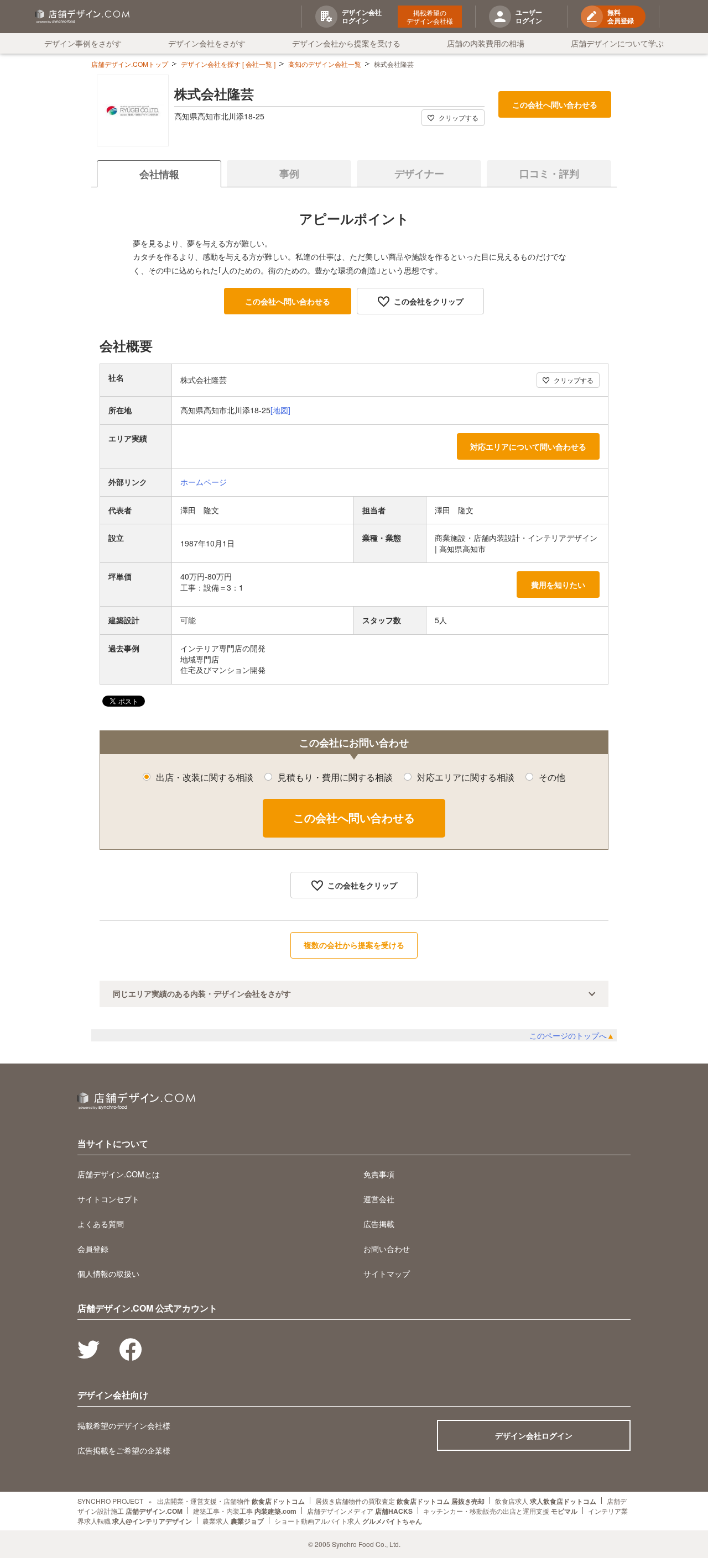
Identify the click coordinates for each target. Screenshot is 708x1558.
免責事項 (378, 1174)
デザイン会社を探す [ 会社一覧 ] (228, 64)
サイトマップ (386, 1273)
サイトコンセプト (108, 1198)
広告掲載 (378, 1223)
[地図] (280, 409)
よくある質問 (100, 1223)
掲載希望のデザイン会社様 (430, 16)
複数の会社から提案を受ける (354, 944)
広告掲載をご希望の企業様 (123, 1450)
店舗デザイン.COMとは (118, 1174)
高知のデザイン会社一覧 (324, 64)
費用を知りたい (558, 584)
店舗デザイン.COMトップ (129, 64)
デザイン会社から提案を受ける (346, 43)
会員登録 (92, 1248)
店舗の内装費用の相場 (485, 43)
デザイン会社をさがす (207, 43)
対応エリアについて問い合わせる (528, 446)
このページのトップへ (572, 1035)
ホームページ (203, 481)
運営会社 (378, 1198)
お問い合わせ (386, 1248)
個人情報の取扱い (108, 1273)
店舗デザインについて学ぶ (617, 43)
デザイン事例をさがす (83, 43)
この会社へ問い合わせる (554, 104)
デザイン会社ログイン (533, 1435)
